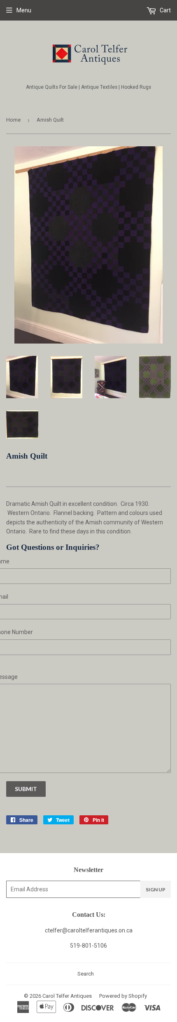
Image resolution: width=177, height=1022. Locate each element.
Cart (164, 10)
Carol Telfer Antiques (67, 996)
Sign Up (155, 889)
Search (85, 974)
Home (13, 120)
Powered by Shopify (123, 996)
